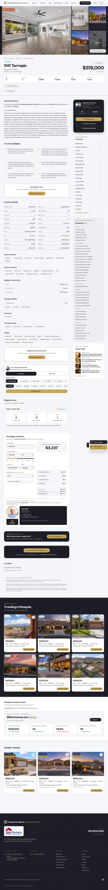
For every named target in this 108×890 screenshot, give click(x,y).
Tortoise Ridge (28, 58)
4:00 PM (58, 386)
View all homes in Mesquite (82, 212)
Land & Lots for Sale (80, 235)
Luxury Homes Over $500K (82, 305)
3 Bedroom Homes (80, 314)
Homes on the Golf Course (82, 251)
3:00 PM (50, 386)
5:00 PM (66, 386)
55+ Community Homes (82, 246)
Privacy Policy (86, 870)
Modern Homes (79, 330)
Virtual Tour (9, 9)
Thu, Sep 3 (48, 381)
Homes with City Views (81, 254)
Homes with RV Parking (81, 272)
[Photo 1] (13, 636)
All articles (79, 376)
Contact (73, 3)
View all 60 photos (98, 51)
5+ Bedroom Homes (81, 319)
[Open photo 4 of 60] (80, 43)
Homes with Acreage (81, 325)
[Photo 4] (19, 636)
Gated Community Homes (82, 248)
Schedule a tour (89, 119)
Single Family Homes (81, 237)
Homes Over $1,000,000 (82, 292)
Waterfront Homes (80, 280)
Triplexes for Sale (80, 240)
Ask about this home (89, 128)
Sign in (95, 3)
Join (101, 3)
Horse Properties (80, 278)
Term (22, 464)
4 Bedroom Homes (80, 316)
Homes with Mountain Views (83, 264)
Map (50, 3)
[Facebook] (103, 880)
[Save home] (33, 617)
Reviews (84, 859)
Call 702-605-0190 (89, 123)
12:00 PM (26, 386)
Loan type (9, 464)
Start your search (35, 193)
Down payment (10, 451)
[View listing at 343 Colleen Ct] (20, 626)
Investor (42, 3)
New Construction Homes (82, 333)
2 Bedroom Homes (80, 311)
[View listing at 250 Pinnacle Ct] (88, 626)
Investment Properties (81, 286)
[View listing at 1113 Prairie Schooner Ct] (88, 764)
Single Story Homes (80, 336)
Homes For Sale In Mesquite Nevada (17, 886)
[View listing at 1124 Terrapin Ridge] (54, 764)
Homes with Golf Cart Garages (83, 256)
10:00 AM (9, 386)
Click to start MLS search (35, 550)
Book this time (35, 391)
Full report (95, 719)
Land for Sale (59, 862)
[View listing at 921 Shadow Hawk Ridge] (54, 626)
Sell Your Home (86, 857)
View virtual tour (13, 86)
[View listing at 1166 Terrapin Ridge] (20, 764)
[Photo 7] (25, 636)
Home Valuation (60, 867)
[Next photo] (34, 626)
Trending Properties (61, 859)
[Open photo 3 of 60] (97, 18)
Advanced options (14, 481)
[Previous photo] (6, 626)
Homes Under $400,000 (82, 300)
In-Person (21, 373)
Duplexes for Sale (80, 232)
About (67, 3)
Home (5, 58)
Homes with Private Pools (82, 267)
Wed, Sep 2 (36, 381)
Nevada (12, 58)
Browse (34, 3)
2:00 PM (42, 386)
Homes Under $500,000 (82, 303)
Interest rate (14, 472)
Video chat (52, 373)
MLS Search (59, 854)
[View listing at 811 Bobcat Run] (88, 666)
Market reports (58, 3)
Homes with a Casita (81, 275)
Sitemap (84, 867)
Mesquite (19, 58)
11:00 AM (18, 386)
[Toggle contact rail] (88, 445)
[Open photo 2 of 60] (80, 18)
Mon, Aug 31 (12, 381)
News (83, 865)
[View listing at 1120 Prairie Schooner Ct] (54, 666)
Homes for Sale (60, 857)
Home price (9, 443)
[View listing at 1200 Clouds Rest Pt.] (20, 666)
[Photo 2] (15, 636)
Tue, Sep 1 (24, 381)
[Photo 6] (23, 636)
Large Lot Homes (80, 328)
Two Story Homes (80, 338)
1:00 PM (34, 386)
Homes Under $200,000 (82, 295)
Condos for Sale (79, 229)
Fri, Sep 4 (59, 381)
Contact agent (29, 649)
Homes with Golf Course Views (83, 259)
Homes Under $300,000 (82, 297)
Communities (60, 865)
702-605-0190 (85, 3)
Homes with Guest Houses (82, 262)
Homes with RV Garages (82, 270)
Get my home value (56, 536)
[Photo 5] (21, 636)
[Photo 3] (17, 636)
